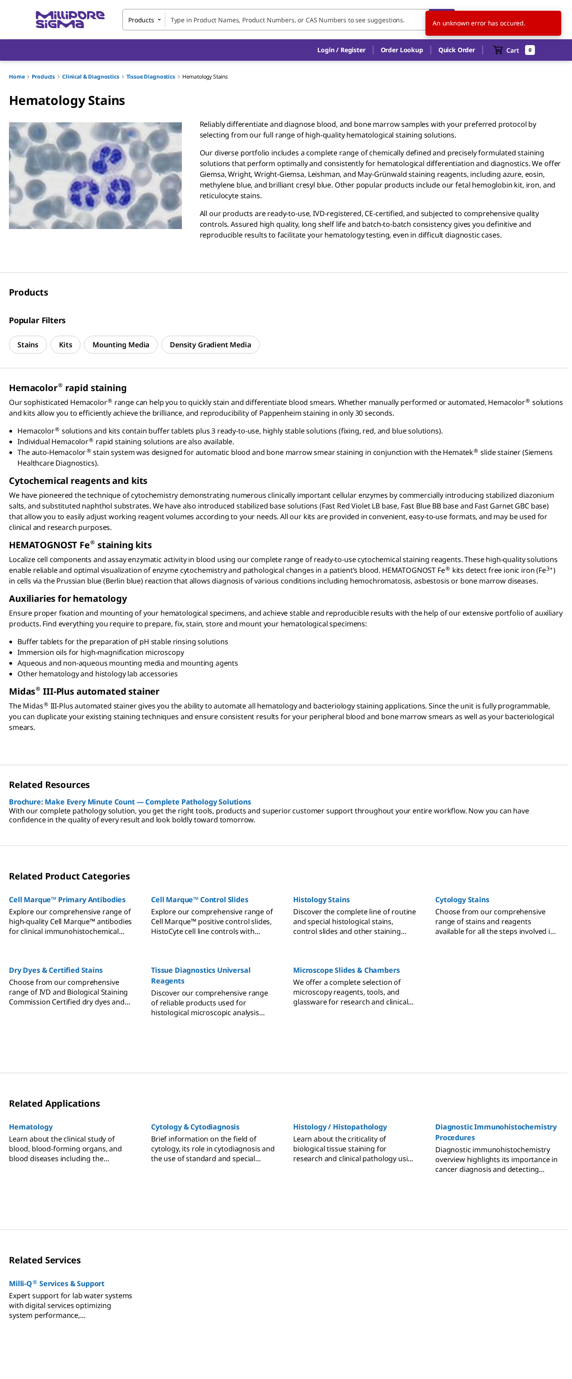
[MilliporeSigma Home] (70, 20)
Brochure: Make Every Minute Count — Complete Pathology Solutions (130, 801)
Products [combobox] (141, 20)
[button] (341, 50)
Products (43, 76)
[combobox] (288, 19)
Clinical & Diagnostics (90, 76)
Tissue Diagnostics (150, 76)
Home (17, 76)
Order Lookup (402, 50)
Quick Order (456, 50)
